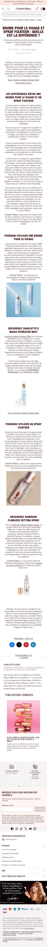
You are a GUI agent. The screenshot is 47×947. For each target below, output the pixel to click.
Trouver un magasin (9, 850)
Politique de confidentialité (12, 861)
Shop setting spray (23, 83)
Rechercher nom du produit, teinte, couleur (24, 14)
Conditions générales (9, 933)
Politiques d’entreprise (25, 933)
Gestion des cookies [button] (9, 935)
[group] (23, 729)
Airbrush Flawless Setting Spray (26, 525)
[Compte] (37, 8)
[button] (4, 14)
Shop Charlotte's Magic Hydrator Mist (23, 80)
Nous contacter (29, 928)
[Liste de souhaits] (8, 9)
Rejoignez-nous (7, 857)
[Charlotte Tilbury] (23, 9)
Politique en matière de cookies (13, 865)
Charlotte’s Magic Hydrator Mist (17, 336)
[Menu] (2, 9)
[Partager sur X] (19, 644)
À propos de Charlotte (10, 853)
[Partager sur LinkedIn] (33, 644)
